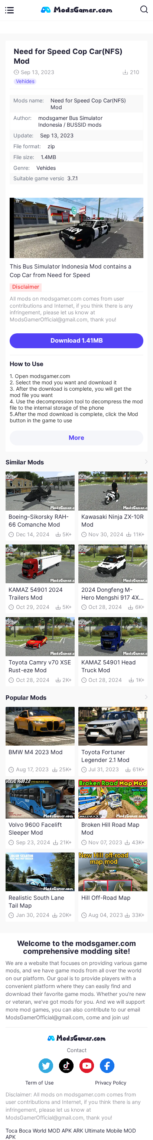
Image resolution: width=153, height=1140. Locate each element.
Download (77, 340)
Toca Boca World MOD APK (39, 1130)
